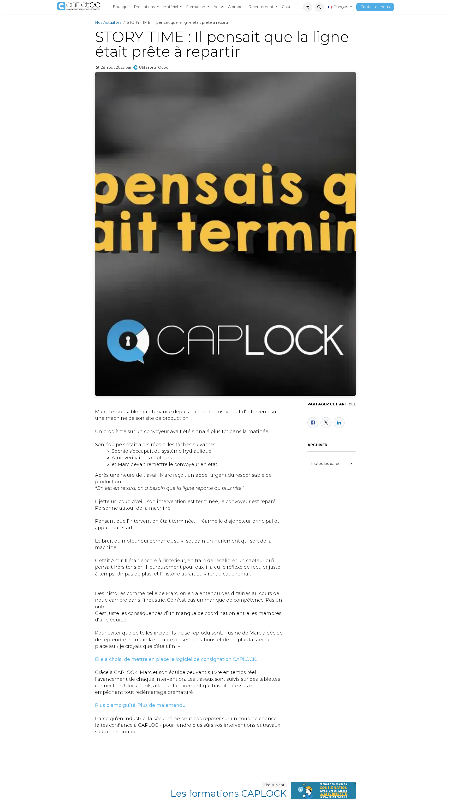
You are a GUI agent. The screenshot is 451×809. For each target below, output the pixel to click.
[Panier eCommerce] (307, 7)
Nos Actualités (108, 22)
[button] (319, 7)
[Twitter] (326, 422)
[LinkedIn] (339, 422)
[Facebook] (312, 422)
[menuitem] (121, 7)
